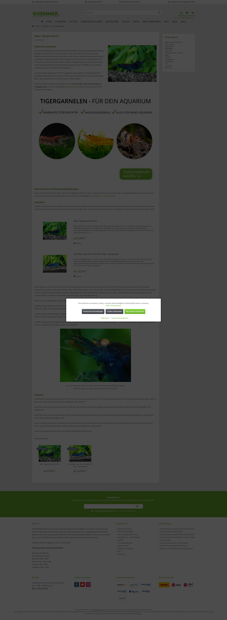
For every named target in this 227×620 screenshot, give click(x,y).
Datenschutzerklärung (119, 318)
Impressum (105, 318)
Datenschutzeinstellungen (93, 311)
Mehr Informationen (113, 305)
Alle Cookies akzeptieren (135, 311)
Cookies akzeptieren (114, 311)
